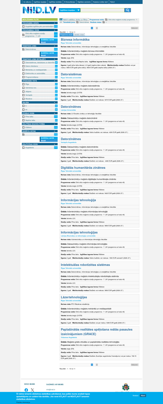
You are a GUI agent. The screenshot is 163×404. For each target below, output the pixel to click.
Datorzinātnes (30, 49)
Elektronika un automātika (35, 73)
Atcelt (43, 42)
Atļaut (143, 395)
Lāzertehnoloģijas (74, 297)
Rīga (27, 84)
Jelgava (28, 91)
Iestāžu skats (79, 34)
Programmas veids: (97, 19)
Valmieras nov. (31, 87)
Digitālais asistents (84, 2)
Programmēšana (31, 77)
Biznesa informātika (75, 39)
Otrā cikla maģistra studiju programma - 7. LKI (35, 34)
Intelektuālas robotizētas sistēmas (85, 264)
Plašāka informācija (23, 402)
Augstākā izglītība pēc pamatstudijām (39, 26)
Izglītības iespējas (40, 2)
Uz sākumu (27, 2)
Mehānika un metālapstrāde (36, 70)
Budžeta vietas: (96, 22)
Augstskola (29, 147)
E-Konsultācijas (69, 2)
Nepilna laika (30, 120)
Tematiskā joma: (69, 22)
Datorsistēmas (71, 74)
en (26, 109)
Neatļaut (135, 395)
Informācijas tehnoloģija (78, 200)
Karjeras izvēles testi (100, 2)
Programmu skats (66, 34)
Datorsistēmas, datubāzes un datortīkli (39, 62)
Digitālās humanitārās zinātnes (83, 167)
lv (26, 106)
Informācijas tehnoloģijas (79, 232)
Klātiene (28, 127)
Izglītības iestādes (55, 2)
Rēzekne (28, 98)
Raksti (112, 2)
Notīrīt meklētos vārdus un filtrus (75, 19)
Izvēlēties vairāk (47, 39)
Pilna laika (29, 116)
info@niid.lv (50, 389)
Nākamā (134, 28)
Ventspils (28, 95)
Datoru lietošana (31, 66)
